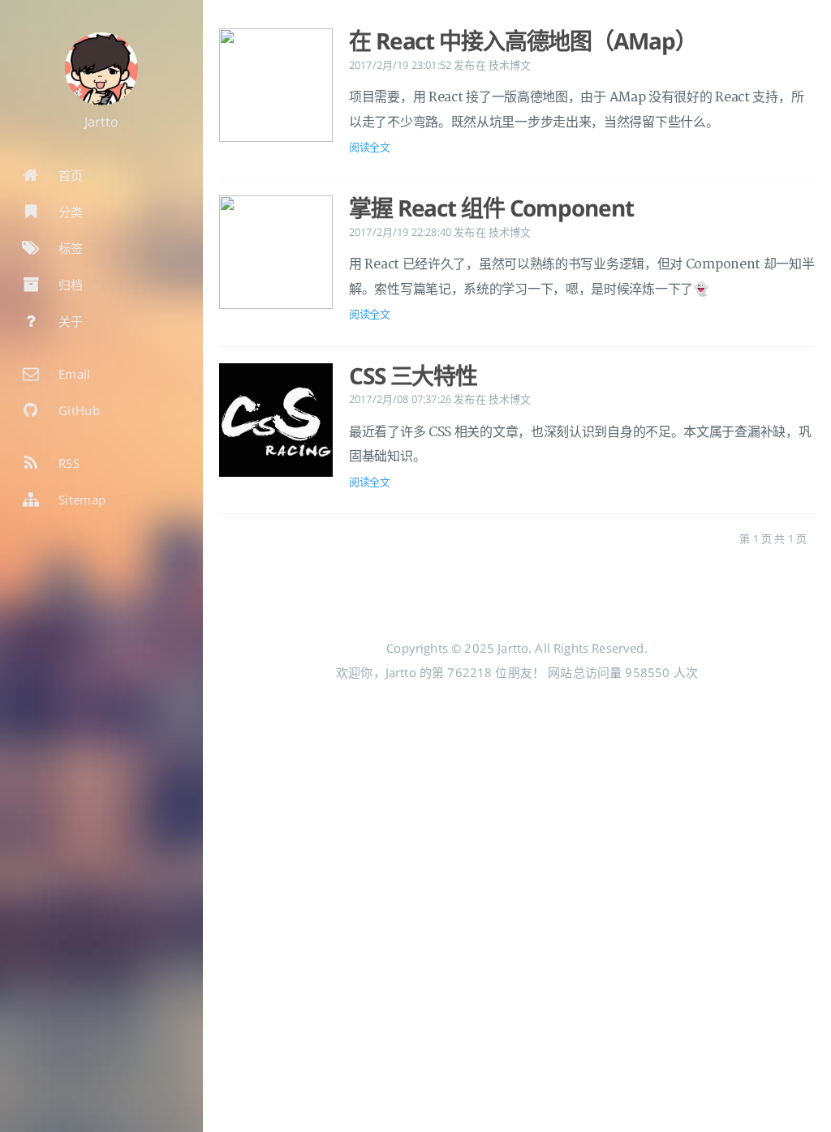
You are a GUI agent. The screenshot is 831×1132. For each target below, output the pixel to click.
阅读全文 (369, 146)
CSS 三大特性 (413, 375)
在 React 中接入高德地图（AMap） (522, 40)
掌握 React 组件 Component (491, 207)
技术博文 (510, 65)
